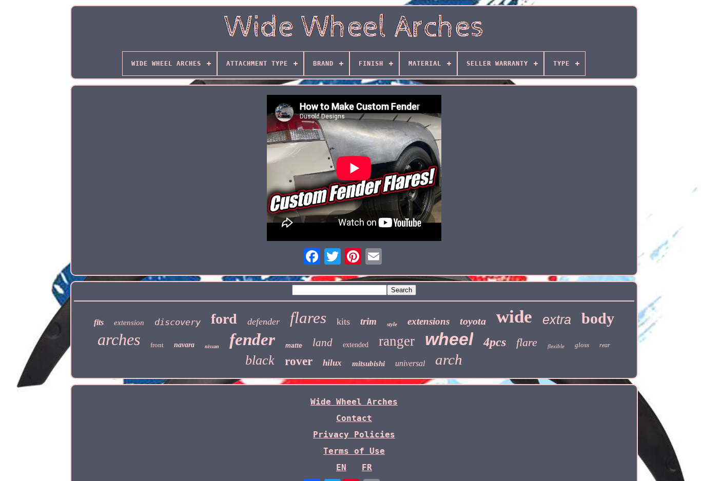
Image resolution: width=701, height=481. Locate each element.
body (597, 318)
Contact (354, 418)
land (323, 342)
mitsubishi (368, 363)
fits (99, 322)
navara (184, 345)
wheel (449, 339)
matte (293, 345)
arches (119, 339)
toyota (473, 321)
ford (224, 319)
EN (341, 467)
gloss (582, 345)
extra (556, 319)
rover (299, 361)
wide (514, 317)
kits (343, 321)
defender (263, 321)
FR (367, 467)
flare (526, 342)
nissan (212, 346)
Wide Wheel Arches (354, 402)
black (260, 360)
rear (604, 345)
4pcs (494, 342)
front (157, 345)
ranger (397, 341)
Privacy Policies (354, 434)
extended (355, 345)
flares (308, 318)
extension (129, 322)
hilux (332, 363)
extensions (428, 321)
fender (252, 339)
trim (368, 321)
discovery (177, 322)
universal (410, 363)
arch (448, 359)
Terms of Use (354, 451)
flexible (556, 346)
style (392, 324)
